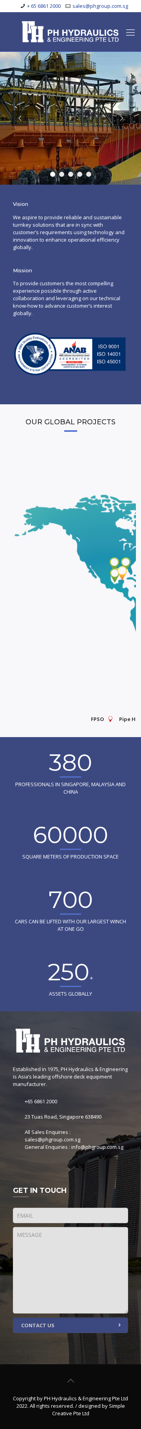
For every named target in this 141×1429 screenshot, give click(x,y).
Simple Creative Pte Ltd (88, 1409)
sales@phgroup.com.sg (100, 5)
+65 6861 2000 (41, 1101)
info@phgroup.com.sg (97, 1146)
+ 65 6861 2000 (44, 5)
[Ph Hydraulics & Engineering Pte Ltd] (70, 32)
